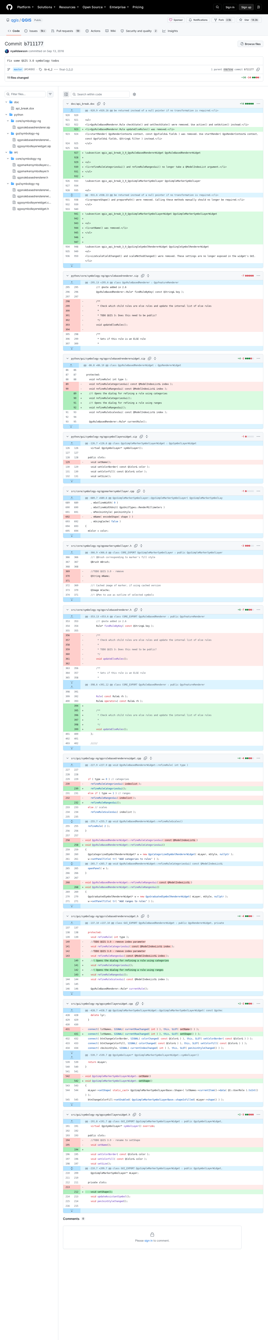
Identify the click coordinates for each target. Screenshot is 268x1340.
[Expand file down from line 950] (71, 265)
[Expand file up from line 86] (71, 365)
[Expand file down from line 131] (71, 481)
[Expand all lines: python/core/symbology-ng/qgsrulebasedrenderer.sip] (148, 275)
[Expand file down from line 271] (71, 906)
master (18, 69)
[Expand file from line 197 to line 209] (71, 1168)
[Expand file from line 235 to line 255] (71, 821)
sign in (148, 1240)
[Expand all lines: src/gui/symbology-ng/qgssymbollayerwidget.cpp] (142, 1003)
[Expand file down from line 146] (71, 993)
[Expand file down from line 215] (71, 1210)
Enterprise (118, 7)
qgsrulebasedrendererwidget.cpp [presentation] (39, 190)
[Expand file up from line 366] (71, 552)
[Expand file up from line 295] (71, 282)
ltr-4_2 (48, 69)
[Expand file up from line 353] (71, 616)
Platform (23, 7)
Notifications (200, 19)
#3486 (29, 69)
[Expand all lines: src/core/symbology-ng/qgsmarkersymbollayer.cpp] (144, 491)
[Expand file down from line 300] (71, 348)
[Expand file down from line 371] (71, 599)
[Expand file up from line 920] (71, 110)
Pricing (138, 7)
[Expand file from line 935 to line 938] (71, 195)
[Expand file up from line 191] (71, 1121)
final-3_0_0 (66, 69)
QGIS (26, 20)
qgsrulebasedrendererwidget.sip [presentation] (38, 139)
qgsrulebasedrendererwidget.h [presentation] (37, 196)
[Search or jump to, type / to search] (217, 7)
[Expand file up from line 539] (71, 1057)
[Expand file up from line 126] (71, 443)
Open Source (93, 7)
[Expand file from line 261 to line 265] (71, 863)
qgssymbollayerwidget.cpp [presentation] (34, 202)
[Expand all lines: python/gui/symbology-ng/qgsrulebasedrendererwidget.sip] (155, 358)
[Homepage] (9, 7)
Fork (225, 19)
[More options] (258, 104)
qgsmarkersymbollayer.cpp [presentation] (34, 164)
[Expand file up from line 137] (71, 923)
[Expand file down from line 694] (71, 535)
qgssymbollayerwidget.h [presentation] (33, 208)
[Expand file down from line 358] (71, 682)
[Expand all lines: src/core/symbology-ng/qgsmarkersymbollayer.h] (141, 545)
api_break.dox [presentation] (25, 108)
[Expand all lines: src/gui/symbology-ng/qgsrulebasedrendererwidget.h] (148, 916)
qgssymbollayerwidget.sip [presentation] (34, 146)
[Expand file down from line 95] (71, 426)
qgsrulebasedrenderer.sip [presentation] (33, 127)
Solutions (44, 7)
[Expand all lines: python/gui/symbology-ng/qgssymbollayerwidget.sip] (146, 436)
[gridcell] (163, 110)
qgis (15, 20)
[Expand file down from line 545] (71, 1104)
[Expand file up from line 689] (71, 498)
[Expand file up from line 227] (71, 765)
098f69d (228, 69)
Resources (67, 7)
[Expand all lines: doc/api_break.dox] (104, 103)
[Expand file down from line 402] (71, 748)
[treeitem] (29, 105)
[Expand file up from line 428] (71, 1010)
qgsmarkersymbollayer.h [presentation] (33, 171)
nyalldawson (19, 51)
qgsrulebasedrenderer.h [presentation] (32, 177)
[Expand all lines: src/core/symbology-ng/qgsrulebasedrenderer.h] (141, 609)
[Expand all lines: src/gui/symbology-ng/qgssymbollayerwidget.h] (140, 1114)
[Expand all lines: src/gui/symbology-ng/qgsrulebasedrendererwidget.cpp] (151, 758)
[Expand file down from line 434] (71, 1052)
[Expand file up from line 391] (71, 687)
